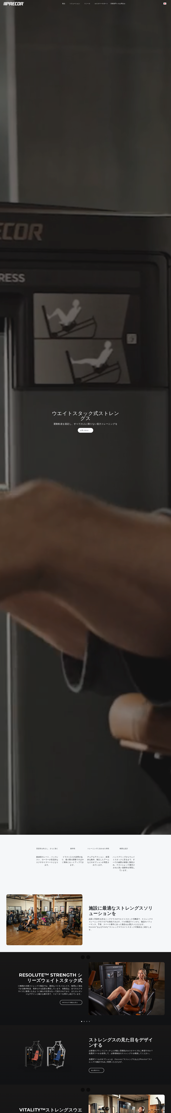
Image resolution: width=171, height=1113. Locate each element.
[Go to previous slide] (83, 957)
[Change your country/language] (164, 3)
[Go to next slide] (88, 957)
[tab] (81, 1021)
